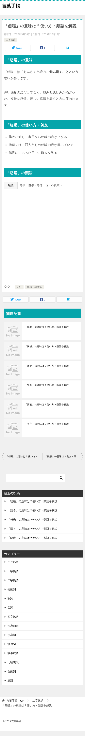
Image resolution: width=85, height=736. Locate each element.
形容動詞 (13, 625)
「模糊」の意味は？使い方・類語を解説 (32, 519)
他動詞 (12, 589)
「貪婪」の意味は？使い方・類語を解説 (47, 365)
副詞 (10, 598)
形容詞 (12, 634)
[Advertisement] (42, 236)
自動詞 (12, 671)
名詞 (10, 607)
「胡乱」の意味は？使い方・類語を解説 (24, 456)
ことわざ (13, 561)
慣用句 (12, 644)
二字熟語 (10, 39)
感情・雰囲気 (34, 287)
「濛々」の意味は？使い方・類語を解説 (32, 528)
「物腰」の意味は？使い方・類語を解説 (32, 501)
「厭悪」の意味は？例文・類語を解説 (63, 456)
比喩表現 (13, 662)
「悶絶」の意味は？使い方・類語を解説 (32, 537)
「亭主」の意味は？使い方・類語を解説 (47, 423)
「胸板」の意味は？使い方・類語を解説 (47, 346)
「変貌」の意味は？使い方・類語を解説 (47, 404)
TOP (15, 700)
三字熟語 (13, 571)
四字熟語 (13, 616)
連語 (10, 680)
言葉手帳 (11, 5)
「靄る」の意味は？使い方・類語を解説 (32, 510)
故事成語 (13, 653)
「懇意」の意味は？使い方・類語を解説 (47, 385)
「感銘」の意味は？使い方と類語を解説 (47, 327)
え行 (19, 287)
